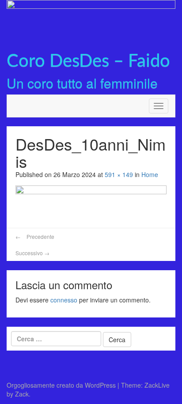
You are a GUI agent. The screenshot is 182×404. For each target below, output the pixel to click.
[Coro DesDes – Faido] (91, 20)
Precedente (34, 236)
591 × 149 (119, 174)
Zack (22, 393)
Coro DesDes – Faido (88, 61)
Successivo (32, 253)
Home (149, 174)
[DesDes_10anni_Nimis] (91, 203)
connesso (63, 299)
